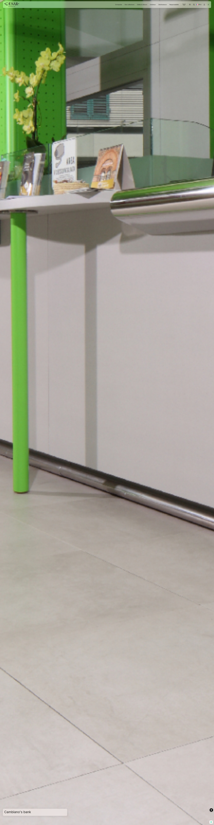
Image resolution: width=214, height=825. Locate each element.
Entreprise (118, 4)
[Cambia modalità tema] (193, 4)
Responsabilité (174, 4)
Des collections (129, 4)
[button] (211, 810)
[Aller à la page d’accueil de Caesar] (11, 4)
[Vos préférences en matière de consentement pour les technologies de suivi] (211, 822)
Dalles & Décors (142, 4)
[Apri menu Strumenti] (189, 4)
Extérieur (153, 4)
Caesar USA (184, 5)
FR (200, 5)
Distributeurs (162, 4)
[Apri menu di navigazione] (208, 4)
